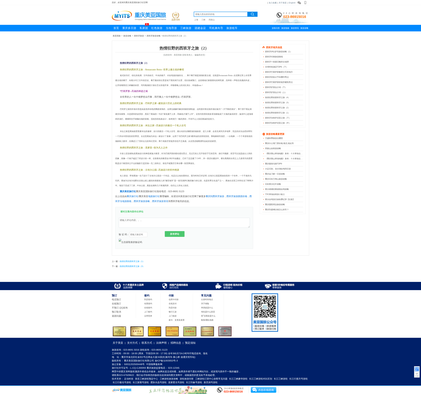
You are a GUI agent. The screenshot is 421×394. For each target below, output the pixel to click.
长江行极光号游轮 (122, 382)
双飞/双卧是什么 (208, 316)
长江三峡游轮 (281, 378)
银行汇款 (173, 312)
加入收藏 (273, 3)
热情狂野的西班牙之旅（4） (277, 97)
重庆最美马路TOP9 (273, 164)
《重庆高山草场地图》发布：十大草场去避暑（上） (287, 158)
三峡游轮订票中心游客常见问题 (211, 378)
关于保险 (205, 303)
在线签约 (148, 308)
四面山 (212, 20)
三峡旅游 (185, 28)
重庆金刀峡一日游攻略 (275, 174)
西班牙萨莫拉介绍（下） (276, 87)
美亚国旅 (117, 36)
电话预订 (116, 299)
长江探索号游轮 (141, 382)
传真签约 (148, 303)
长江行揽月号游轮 (298, 378)
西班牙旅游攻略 (154, 36)
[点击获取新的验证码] (130, 242)
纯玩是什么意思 (208, 312)
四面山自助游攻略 (273, 148)
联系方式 (147, 342)
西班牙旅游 (139, 36)
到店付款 (173, 308)
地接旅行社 (154, 196)
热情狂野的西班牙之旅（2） (277, 108)
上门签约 (148, 312)
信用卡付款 (174, 299)
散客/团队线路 (207, 320)
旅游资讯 (295, 28)
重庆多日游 (129, 28)
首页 (116, 28)
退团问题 (116, 316)
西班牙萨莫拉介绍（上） (276, 92)
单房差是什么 (207, 308)
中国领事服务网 (154, 364)
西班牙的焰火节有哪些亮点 (277, 77)
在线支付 (173, 303)
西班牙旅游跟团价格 (236, 196)
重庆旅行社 (132, 196)
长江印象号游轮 (194, 382)
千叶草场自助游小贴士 (275, 194)
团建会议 (200, 28)
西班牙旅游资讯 (160, 201)
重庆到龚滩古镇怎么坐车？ (277, 209)
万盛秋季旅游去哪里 (274, 138)
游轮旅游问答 (187, 378)
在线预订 (116, 303)
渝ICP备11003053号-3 (166, 360)
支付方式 (132, 342)
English (292, 3)
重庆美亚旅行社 (128, 191)
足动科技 (128, 378)
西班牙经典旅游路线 (274, 57)
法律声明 (161, 342)
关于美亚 (283, 3)
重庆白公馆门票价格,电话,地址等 (279, 143)
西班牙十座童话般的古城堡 (277, 62)
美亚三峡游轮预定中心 (146, 378)
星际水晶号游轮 (158, 382)
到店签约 (148, 299)
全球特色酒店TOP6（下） (276, 67)
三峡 (203, 20)
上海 (196, 20)
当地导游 (171, 28)
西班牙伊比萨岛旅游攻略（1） (278, 51)
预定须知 (190, 342)
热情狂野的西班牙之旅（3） (277, 102)
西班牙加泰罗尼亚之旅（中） (278, 123)
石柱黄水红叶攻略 (273, 184)
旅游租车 (232, 28)
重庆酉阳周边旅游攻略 (275, 204)
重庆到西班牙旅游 (215, 196)
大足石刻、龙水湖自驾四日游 (278, 169)
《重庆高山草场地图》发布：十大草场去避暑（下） (287, 153)
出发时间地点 (207, 299)
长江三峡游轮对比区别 (260, 378)
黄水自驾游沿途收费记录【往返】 (280, 199)
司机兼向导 (216, 28)
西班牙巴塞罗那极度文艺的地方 (279, 72)
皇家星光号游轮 (176, 382)
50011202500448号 (134, 364)
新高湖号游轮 (211, 382)
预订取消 (116, 311)
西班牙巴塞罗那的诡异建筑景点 (279, 82)
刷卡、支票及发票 (177, 320)
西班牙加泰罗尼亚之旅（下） (278, 118)
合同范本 (148, 316)
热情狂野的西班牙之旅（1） (277, 113)
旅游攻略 (304, 28)
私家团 (144, 27)
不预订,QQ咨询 (120, 307)
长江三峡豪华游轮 (238, 378)
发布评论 (174, 234)
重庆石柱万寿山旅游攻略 (276, 179)
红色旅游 (156, 28)
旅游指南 (285, 28)
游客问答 (276, 28)
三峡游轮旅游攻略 (169, 378)
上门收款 (173, 316)
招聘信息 (176, 342)
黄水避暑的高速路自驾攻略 (277, 189)
